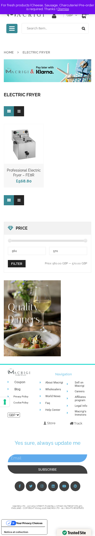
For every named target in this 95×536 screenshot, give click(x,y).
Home (9, 52)
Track (77, 423)
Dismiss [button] (63, 9)
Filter (16, 264)
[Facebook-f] (20, 486)
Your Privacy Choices (29, 523)
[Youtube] (64, 486)
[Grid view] (9, 111)
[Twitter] (31, 486)
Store (50, 423)
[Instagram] (42, 486)
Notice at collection (16, 531)
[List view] (19, 111)
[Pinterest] (75, 486)
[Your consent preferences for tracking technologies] (5, 402)
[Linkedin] (53, 486)
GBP (70, 15)
